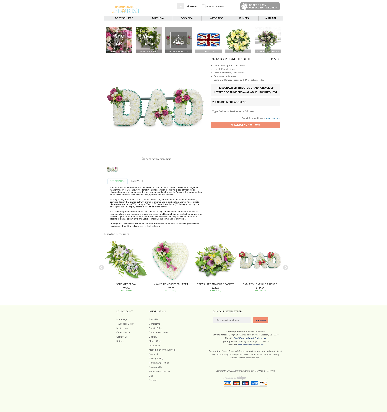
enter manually (273, 118)
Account (194, 6)
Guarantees (155, 345)
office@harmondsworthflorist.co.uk (249, 338)
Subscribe (260, 320)
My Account (122, 328)
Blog (151, 375)
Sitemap (153, 380)
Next (286, 268)
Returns (120, 341)
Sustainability (155, 367)
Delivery (153, 336)
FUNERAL (245, 18)
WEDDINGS (216, 18)
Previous (101, 268)
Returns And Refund (159, 362)
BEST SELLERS (124, 18)
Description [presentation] (117, 181)
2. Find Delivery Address (229, 102)
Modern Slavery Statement (162, 349)
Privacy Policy (156, 358)
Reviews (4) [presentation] (136, 181)
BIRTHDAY (158, 18)
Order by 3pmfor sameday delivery (263, 6)
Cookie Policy (156, 328)
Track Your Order (124, 323)
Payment (153, 354)
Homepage (121, 319)
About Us (153, 319)
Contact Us (122, 336)
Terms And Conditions (160, 371)
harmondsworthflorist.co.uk (250, 344)
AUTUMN (270, 18)
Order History (123, 332)
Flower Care (155, 341)
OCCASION (187, 18)
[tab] (117, 181)
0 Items (220, 6)
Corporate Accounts (159, 332)
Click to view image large (158, 159)
